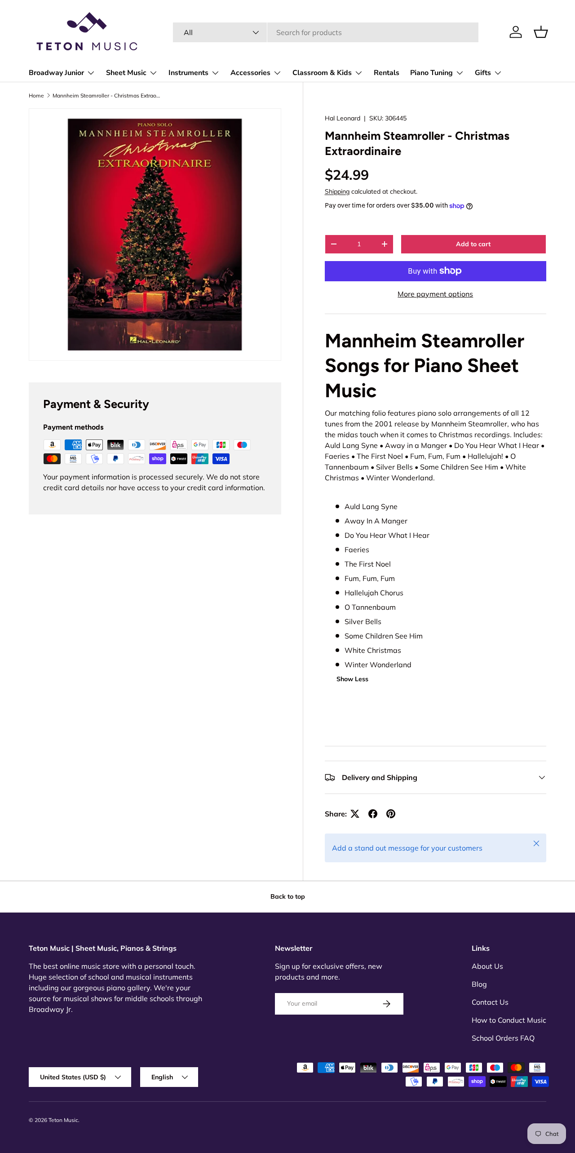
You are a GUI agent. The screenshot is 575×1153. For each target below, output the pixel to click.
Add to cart (473, 244)
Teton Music (63, 1120)
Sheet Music (126, 73)
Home (36, 95)
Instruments (188, 73)
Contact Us (490, 1002)
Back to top (287, 896)
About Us (487, 966)
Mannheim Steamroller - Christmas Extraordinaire (106, 95)
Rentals (386, 73)
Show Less (352, 679)
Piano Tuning (431, 73)
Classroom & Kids (322, 73)
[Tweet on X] (355, 814)
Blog (479, 984)
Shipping (337, 191)
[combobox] (326, 32)
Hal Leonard (342, 118)
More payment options (435, 293)
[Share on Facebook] (373, 814)
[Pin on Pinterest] (391, 814)
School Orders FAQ (503, 1037)
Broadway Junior (56, 73)
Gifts (483, 73)
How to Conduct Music (509, 1020)
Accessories (250, 73)
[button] (541, 32)
